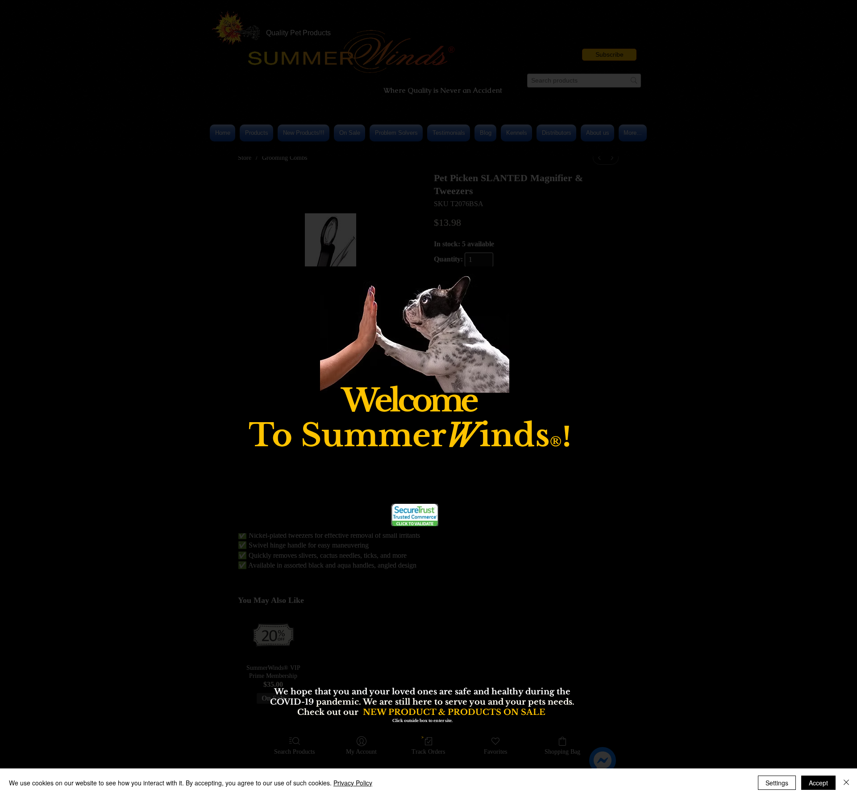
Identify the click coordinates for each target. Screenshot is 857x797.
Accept (818, 782)
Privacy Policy (352, 782)
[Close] (846, 783)
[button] (582, 327)
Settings (776, 782)
